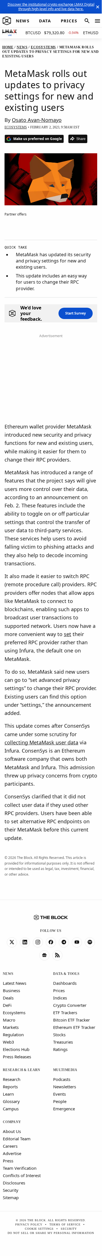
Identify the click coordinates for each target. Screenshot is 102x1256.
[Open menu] (97, 20)
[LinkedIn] (25, 942)
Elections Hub (16, 1049)
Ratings (60, 1049)
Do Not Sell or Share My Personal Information (51, 1233)
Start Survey (75, 313)
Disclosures (14, 1182)
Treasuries (63, 1042)
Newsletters (64, 1086)
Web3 (8, 1042)
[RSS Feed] (57, 955)
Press (8, 1160)
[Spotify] (90, 942)
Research (11, 1079)
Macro (9, 1020)
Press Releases (17, 1056)
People (59, 1101)
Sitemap (11, 1197)
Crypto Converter (69, 1005)
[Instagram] (38, 942)
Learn (8, 1094)
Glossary (11, 1101)
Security (10, 1190)
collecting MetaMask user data (41, 742)
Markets (11, 1027)
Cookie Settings (39, 1228)
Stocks (59, 1034)
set (67, 634)
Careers (10, 1146)
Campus (11, 1108)
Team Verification (19, 1168)
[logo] (6, 21)
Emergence (64, 1108)
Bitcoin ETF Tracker (71, 1020)
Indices (60, 998)
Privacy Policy (28, 1224)
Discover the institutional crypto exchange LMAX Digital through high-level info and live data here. (51, 6)
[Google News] (44, 955)
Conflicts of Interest (22, 1175)
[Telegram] (64, 942)
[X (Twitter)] (12, 942)
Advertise (12, 1153)
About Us (12, 1131)
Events (59, 1094)
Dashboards (65, 983)
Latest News (14, 983)
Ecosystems (14, 1012)
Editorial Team (17, 1138)
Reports (10, 1086)
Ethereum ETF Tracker (74, 1027)
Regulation (13, 1034)
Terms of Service (65, 1224)
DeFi (7, 1005)
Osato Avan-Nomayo (37, 120)
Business (11, 990)
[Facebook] (51, 942)
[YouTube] (77, 942)
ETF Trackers (65, 1012)
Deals (8, 998)
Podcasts (61, 1079)
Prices (59, 990)
